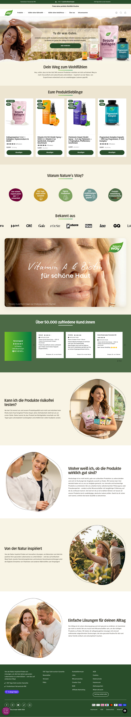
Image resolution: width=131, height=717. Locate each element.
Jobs (73, 675)
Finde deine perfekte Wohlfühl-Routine (65, 6)
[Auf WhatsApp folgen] (30, 705)
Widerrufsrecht (98, 690)
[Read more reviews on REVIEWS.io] (18, 351)
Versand (45, 679)
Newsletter (46, 675)
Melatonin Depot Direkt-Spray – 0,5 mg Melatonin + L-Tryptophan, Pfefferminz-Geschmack (80, 140)
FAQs (44, 682)
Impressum (97, 682)
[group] (65, 40)
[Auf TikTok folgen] (24, 705)
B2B (73, 686)
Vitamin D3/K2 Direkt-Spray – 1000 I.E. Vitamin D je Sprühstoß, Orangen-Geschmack (50, 140)
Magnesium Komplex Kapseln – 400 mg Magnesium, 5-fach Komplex (112, 139)
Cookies (95, 675)
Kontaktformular (78, 672)
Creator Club (76, 682)
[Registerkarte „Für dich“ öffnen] (125, 711)
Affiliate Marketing (78, 690)
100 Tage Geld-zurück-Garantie (53, 672)
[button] (19, 144)
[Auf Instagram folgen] (12, 705)
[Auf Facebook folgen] (7, 705)
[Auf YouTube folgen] (18, 705)
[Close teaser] (10, 708)
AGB (94, 672)
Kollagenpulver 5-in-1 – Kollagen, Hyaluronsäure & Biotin (18, 139)
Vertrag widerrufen (100, 694)
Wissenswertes (77, 679)
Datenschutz (97, 679)
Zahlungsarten (98, 686)
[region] (79, 345)
